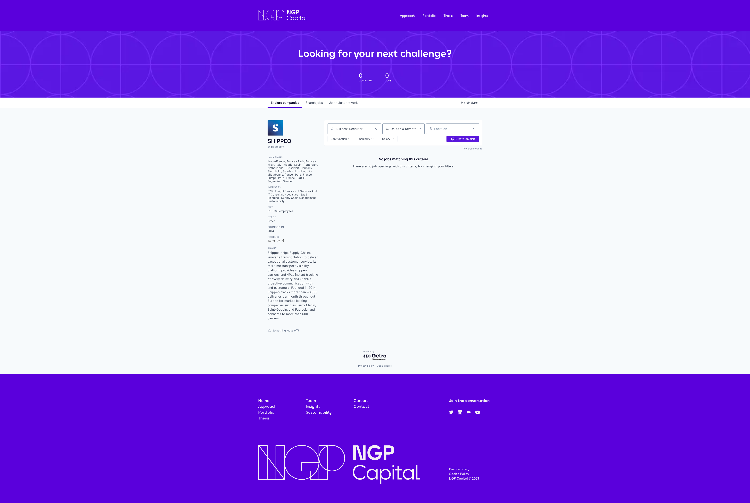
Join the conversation (469, 400)
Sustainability (319, 412)
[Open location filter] (474, 128)
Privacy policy (366, 365)
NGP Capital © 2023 (464, 478)
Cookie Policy (459, 474)
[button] (341, 139)
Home (263, 400)
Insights (482, 16)
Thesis (448, 16)
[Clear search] (375, 128)
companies (285, 103)
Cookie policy (384, 365)
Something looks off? (285, 330)
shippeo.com (276, 146)
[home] (302, 16)
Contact (361, 406)
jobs (314, 103)
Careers (361, 400)
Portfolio (429, 16)
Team (465, 16)
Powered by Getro (472, 148)
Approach (407, 16)
